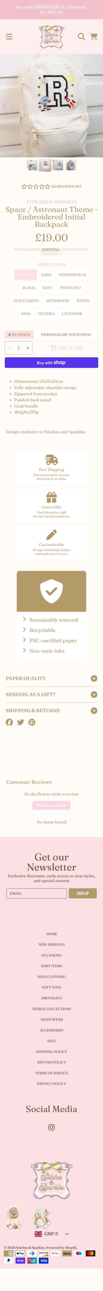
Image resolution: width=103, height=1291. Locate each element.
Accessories (51, 1030)
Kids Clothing (52, 977)
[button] (9, 36)
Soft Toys (51, 987)
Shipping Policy (51, 1052)
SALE (51, 1041)
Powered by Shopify (61, 1247)
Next (98, 106)
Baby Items (51, 966)
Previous (5, 106)
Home (51, 934)
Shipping (51, 249)
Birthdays (51, 998)
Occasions (51, 955)
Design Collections (51, 1009)
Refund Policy (51, 1062)
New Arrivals (52, 944)
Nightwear (51, 1019)
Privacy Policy (51, 1083)
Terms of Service (51, 1073)
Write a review (51, 805)
